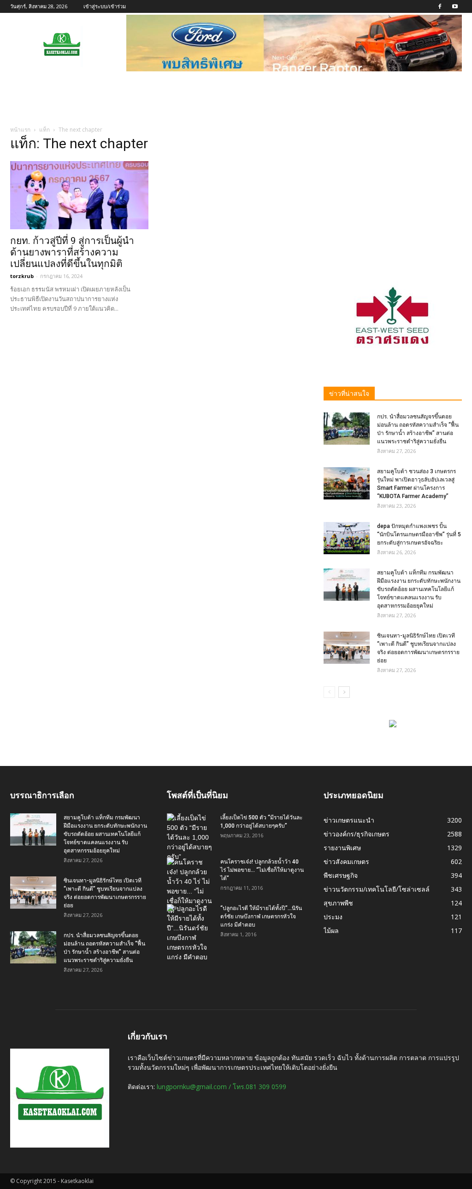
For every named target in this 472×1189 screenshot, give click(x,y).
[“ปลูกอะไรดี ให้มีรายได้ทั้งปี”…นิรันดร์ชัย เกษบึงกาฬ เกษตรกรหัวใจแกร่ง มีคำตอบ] (190, 933)
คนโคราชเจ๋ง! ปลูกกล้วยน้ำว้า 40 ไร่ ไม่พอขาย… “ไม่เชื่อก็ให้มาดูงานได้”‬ (262, 870)
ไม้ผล (331, 930)
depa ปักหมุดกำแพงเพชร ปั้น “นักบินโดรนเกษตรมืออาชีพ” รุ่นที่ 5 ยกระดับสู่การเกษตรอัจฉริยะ (419, 534)
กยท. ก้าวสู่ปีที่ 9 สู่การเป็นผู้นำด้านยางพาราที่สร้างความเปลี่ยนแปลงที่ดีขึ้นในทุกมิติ (72, 252)
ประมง (333, 916)
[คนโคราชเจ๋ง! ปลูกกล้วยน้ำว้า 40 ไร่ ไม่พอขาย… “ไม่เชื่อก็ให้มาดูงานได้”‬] (190, 887)
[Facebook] (440, 6)
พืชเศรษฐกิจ (341, 875)
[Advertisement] (393, 196)
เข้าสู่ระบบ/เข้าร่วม (104, 6)
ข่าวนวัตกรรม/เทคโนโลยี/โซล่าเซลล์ (377, 889)
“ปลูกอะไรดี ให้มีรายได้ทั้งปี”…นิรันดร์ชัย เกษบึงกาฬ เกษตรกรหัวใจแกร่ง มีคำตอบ (261, 916)
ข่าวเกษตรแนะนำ (349, 820)
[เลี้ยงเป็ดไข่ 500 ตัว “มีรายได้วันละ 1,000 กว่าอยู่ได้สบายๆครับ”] (190, 837)
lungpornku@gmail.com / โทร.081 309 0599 (221, 1086)
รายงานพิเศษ (342, 847)
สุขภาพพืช (338, 903)
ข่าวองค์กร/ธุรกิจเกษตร (356, 833)
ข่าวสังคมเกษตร (346, 861)
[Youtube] (455, 6)
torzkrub (22, 276)
